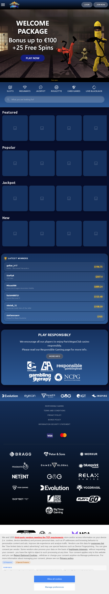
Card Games (73, 91)
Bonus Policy (54, 420)
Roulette (56, 91)
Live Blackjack (94, 91)
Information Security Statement (54, 424)
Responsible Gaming (54, 406)
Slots (10, 91)
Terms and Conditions (54, 411)
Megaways (25, 91)
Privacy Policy (54, 415)
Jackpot (40, 91)
